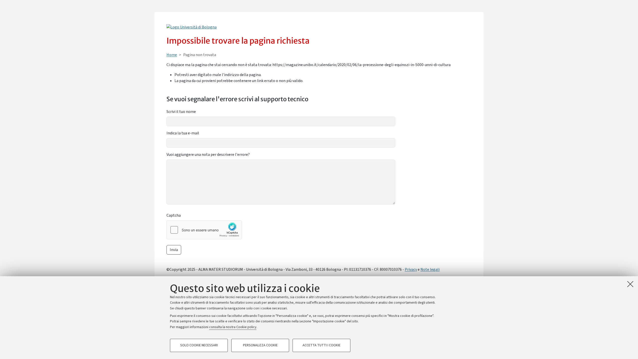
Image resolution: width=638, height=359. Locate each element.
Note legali (430, 269)
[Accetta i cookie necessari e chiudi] (630, 284)
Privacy (411, 269)
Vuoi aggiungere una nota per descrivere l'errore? (208, 154)
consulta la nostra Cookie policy (232, 327)
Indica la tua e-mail (182, 133)
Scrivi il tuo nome (181, 111)
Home (171, 55)
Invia (174, 250)
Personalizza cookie (260, 345)
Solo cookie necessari (199, 345)
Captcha (173, 215)
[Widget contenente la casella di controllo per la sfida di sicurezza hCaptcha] (204, 229)
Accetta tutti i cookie (321, 345)
